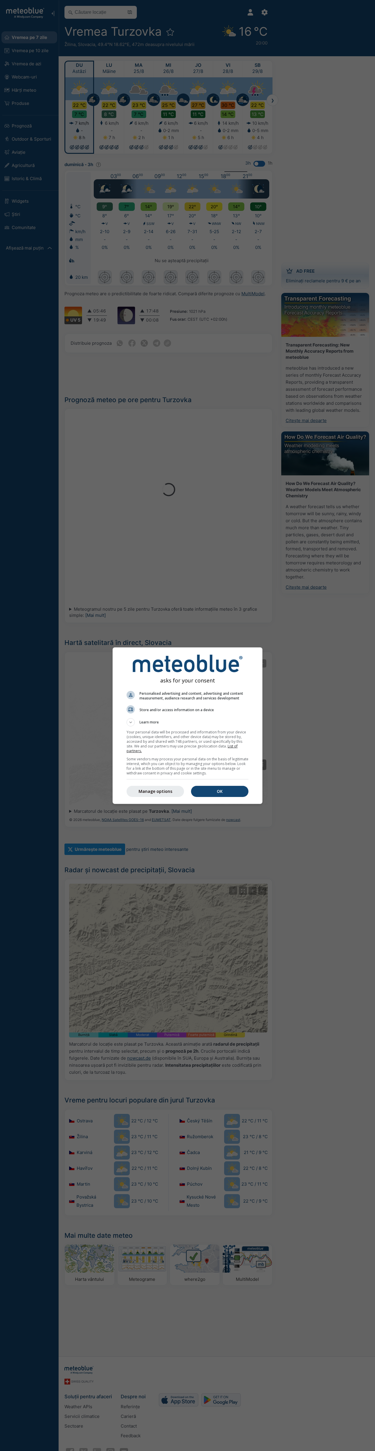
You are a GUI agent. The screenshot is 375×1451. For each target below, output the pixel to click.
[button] (187, 722)
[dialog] (187, 725)
